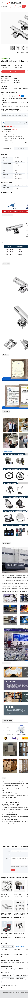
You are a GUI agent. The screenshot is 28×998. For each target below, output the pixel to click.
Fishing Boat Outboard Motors (8, 982)
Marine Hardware (21, 9)
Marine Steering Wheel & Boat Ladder (9, 954)
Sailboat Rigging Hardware (8, 968)
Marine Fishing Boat (20, 978)
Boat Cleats (3, 951)
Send (13, 870)
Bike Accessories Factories (8, 978)
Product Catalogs (20, 946)
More (2, 987)
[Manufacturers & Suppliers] (14, 2)
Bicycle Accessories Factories (20, 975)
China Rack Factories (6, 975)
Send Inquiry (13, 71)
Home (2, 9)
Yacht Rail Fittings (20, 968)
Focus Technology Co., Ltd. (17, 992)
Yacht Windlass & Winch (19, 954)
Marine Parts (14, 9)
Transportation (8, 9)
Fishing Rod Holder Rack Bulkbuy (9, 985)
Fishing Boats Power (22, 982)
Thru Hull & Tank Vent (5, 949)
